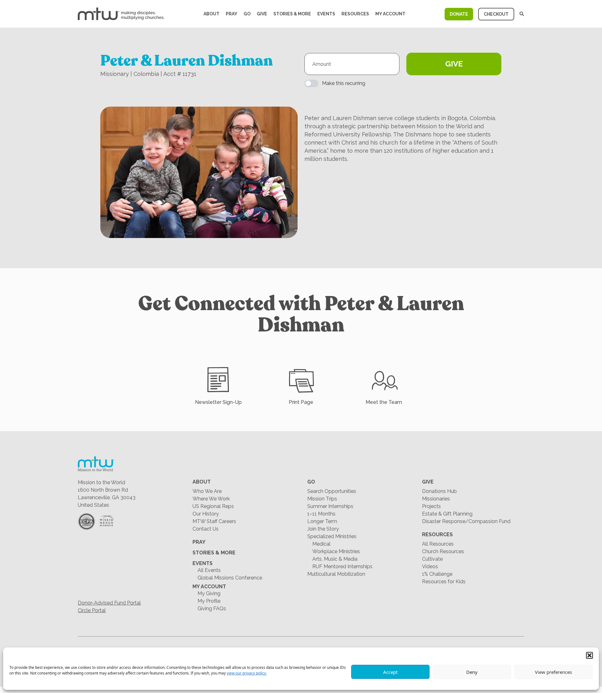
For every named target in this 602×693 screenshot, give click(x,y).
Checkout (496, 14)
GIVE (454, 63)
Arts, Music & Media (334, 559)
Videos (430, 566)
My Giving (209, 593)
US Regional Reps (213, 506)
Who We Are (207, 491)
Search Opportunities (331, 491)
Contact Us (206, 529)
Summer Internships (330, 506)
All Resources (438, 544)
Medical (321, 544)
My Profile (209, 601)
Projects (431, 506)
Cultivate (432, 559)
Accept (390, 672)
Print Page (301, 402)
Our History (206, 514)
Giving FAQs (212, 608)
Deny (472, 672)
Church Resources (443, 551)
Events (326, 13)
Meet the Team (384, 402)
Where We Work (211, 499)
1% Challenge (437, 574)
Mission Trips (322, 499)
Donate (459, 14)
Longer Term (322, 521)
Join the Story (323, 529)
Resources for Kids (444, 582)
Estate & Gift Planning (447, 514)
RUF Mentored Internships (342, 566)
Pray (231, 13)
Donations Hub (439, 491)
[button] (589, 655)
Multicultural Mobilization (336, 574)
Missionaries (436, 499)
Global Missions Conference (230, 578)
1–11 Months (321, 514)
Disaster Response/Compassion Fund (466, 521)
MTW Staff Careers (214, 521)
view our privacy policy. (247, 673)
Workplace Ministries (336, 551)
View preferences (553, 672)
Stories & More (292, 13)
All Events (209, 570)
